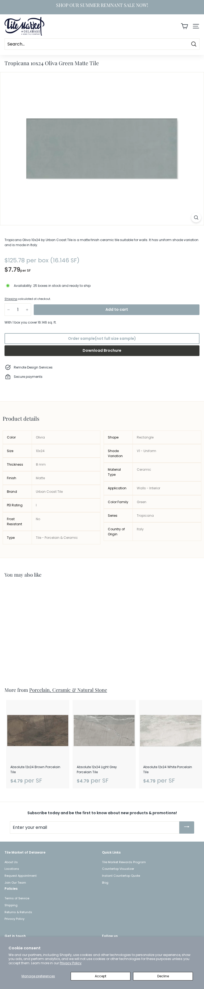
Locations (12, 869)
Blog (105, 882)
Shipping (11, 299)
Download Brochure (102, 350)
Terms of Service (17, 898)
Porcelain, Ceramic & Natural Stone (68, 689)
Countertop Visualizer (118, 869)
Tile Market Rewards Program (124, 862)
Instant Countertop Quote (121, 876)
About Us (11, 862)
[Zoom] (196, 217)
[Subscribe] (186, 827)
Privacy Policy (71, 963)
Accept (100, 976)
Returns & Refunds (18, 912)
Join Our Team (15, 882)
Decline (163, 976)
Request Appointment (21, 876)
